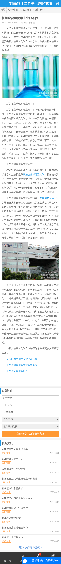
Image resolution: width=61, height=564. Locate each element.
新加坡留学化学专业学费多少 (21, 365)
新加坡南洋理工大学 (33, 174)
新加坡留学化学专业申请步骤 (21, 359)
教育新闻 (26, 9)
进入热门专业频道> (30, 547)
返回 (3, 3)
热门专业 (40, 9)
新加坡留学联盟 (28, 22)
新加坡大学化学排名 (17, 371)
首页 (57, 3)
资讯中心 (13, 9)
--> (3, 382)
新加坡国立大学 (45, 198)
